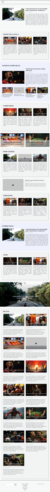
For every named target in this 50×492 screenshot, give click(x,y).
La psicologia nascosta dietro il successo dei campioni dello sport (25, 115)
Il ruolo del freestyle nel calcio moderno (14, 440)
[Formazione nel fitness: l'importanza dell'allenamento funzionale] (42, 90)
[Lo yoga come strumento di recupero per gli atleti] (40, 112)
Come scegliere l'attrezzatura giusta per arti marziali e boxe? (30, 95)
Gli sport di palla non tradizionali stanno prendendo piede (25, 43)
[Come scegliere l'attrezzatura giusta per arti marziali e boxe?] (31, 90)
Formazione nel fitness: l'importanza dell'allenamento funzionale (40, 205)
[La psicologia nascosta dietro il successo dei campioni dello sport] (25, 112)
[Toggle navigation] (3, 2)
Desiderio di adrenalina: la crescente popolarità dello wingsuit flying (40, 161)
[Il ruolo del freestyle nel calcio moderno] (40, 40)
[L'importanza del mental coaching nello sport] (13, 77)
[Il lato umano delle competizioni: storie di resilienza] (10, 112)
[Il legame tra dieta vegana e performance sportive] (25, 261)
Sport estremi (25, 487)
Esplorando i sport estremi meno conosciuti (36, 346)
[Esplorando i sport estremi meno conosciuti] (19, 90)
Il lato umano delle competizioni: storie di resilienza (10, 115)
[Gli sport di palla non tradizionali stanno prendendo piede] (25, 40)
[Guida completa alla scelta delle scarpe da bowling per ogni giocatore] (10, 40)
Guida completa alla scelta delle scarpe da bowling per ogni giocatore (10, 43)
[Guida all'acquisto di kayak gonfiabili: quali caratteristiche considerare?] (13, 14)
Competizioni (25, 485)
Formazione (25, 488)
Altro (25, 490)
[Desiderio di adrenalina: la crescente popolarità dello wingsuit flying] (40, 158)
